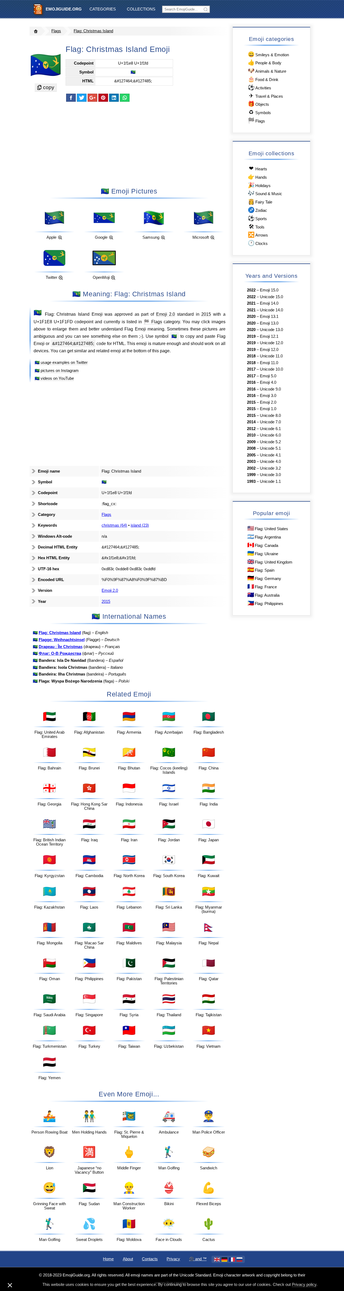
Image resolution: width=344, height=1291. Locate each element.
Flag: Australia (263, 595)
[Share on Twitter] (82, 98)
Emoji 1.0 (268, 409)
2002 (251, 468)
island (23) (140, 525)
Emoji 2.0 (165, 314)
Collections (141, 9)
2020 (251, 316)
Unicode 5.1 (270, 448)
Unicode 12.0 (271, 343)
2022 (251, 290)
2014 (251, 422)
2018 (251, 356)
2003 (251, 461)
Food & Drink (263, 79)
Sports (257, 218)
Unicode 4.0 (270, 461)
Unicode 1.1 (270, 481)
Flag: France (262, 586)
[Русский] (239, 1259)
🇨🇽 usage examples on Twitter (61, 362)
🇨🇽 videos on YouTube (54, 378)
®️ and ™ (198, 1259)
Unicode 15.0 (271, 297)
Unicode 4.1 (270, 455)
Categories (102, 9)
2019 (251, 336)
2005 (251, 455)
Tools (256, 226)
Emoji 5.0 (268, 376)
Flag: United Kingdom (269, 561)
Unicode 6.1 (270, 429)
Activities (259, 87)
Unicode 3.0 (270, 475)
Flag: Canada (262, 545)
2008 (251, 448)
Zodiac (257, 210)
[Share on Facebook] (71, 98)
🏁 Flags (153, 321)
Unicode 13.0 (271, 330)
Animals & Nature (267, 71)
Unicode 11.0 (271, 356)
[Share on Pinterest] (103, 98)
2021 (251, 303)
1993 (251, 481)
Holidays (259, 185)
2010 (251, 435)
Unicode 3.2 (270, 468)
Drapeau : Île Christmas (61, 647)
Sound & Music (265, 193)
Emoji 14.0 (269, 303)
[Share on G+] (92, 98)
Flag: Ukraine (262, 553)
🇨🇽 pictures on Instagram (57, 370)
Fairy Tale (260, 201)
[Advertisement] (129, 144)
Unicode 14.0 (271, 310)
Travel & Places (266, 96)
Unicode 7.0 (270, 422)
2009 (251, 442)
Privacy (173, 1259)
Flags (56, 31)
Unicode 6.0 (270, 435)
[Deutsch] (224, 1259)
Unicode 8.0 (270, 415)
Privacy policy (304, 1284)
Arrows (258, 234)
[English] (217, 1259)
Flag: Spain (260, 570)
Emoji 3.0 (268, 395)
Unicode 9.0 (270, 389)
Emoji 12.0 (269, 349)
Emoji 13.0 (269, 323)
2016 (251, 382)
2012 (251, 429)
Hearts (258, 168)
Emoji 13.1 (269, 316)
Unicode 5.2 (270, 442)
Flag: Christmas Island (93, 31)
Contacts (150, 1259)
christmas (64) (114, 525)
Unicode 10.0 (271, 369)
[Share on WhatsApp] (125, 98)
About (128, 1259)
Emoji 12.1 (269, 336)
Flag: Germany (264, 578)
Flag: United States (267, 528)
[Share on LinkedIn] (114, 98)
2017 (251, 369)
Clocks (258, 243)
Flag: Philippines (265, 603)
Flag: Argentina (264, 536)
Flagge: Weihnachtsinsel (62, 640)
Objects (258, 104)
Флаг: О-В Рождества (60, 653)
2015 (206, 314)
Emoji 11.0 (269, 363)
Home (108, 1259)
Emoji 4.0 (268, 382)
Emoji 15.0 (269, 290)
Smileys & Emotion (268, 54)
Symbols (260, 112)
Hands (257, 177)
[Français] (232, 1259)
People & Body (264, 62)
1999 (251, 475)
